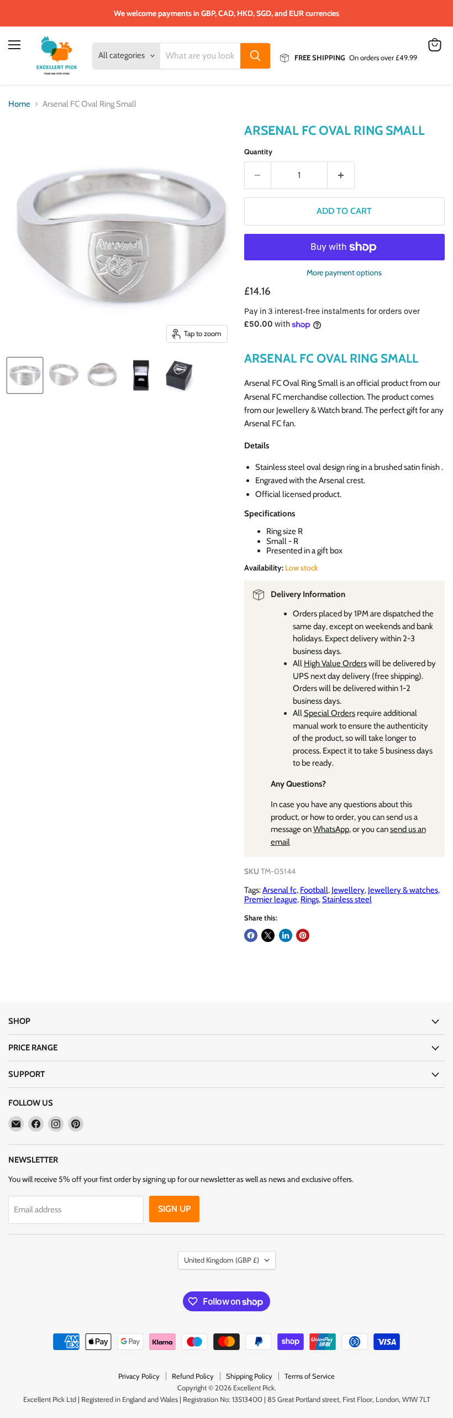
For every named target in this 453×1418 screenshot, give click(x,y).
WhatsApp (331, 829)
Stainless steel (347, 899)
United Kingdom (221, 1259)
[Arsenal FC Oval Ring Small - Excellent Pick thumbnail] (25, 375)
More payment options (344, 272)
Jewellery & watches (403, 890)
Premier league (270, 899)
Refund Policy (193, 1376)
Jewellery (348, 890)
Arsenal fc (279, 890)
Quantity (258, 152)
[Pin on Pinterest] (302, 935)
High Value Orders (335, 663)
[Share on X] (268, 935)
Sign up (174, 1209)
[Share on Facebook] (250, 935)
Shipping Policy (249, 1376)
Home (19, 104)
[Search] (255, 56)
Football (314, 890)
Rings (310, 899)
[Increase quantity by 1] (341, 175)
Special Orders (329, 713)
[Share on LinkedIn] (285, 935)
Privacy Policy (139, 1376)
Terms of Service (310, 1376)
